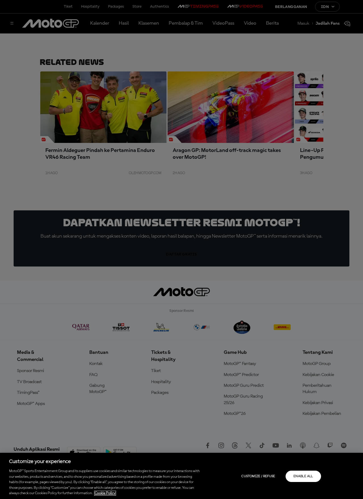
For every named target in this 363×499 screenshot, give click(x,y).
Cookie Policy (105, 493)
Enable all (303, 476)
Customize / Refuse (258, 476)
